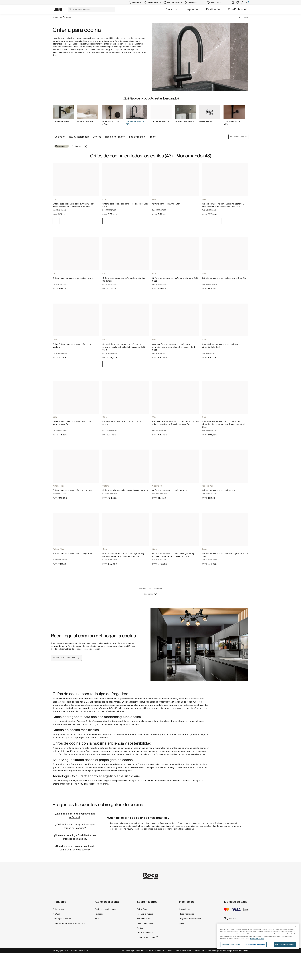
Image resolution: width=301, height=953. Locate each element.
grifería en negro (198, 734)
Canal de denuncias (146, 937)
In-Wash (56, 914)
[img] (55, 221)
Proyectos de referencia (190, 919)
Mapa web (219, 950)
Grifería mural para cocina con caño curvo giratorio (125, 490)
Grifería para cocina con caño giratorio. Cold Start (224, 278)
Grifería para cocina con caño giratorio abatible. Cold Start (124, 279)
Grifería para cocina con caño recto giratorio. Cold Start (125, 205)
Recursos (99, 914)
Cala (55, 340)
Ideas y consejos (186, 914)
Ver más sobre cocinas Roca (64, 658)
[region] (258, 936)
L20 (54, 274)
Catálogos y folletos (62, 919)
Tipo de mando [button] (137, 136)
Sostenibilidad (143, 919)
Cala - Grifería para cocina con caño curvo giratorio (72, 345)
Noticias (141, 928)
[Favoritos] (237, 2)
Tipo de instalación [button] (115, 136)
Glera (104, 549)
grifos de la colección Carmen (174, 734)
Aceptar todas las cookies (284, 944)
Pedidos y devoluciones (105, 909)
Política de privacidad (132, 950)
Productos (171, 9)
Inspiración (192, 9)
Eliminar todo (77, 146)
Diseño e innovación (146, 923)
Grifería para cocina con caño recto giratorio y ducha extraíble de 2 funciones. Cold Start (223, 205)
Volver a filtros (295, 925)
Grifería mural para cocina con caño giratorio (73, 278)
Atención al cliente (107, 901)
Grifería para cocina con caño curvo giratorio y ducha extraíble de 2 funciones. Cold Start (73, 205)
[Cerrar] (295, 926)
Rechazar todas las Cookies (255, 944)
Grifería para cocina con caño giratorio (169, 490)
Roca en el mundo (145, 914)
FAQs (97, 919)
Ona (54, 199)
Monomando (61, 146)
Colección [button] (59, 136)
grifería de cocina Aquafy (121, 829)
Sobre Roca (142, 909)
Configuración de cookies (236, 951)
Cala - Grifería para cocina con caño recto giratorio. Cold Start (221, 345)
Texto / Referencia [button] (79, 136)
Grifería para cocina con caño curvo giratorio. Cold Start (175, 279)
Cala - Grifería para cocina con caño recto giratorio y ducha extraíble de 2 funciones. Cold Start (175, 422)
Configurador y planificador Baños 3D (69, 923)
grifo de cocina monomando (225, 823)
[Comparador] (233, 2)
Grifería (69, 17)
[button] (70, 9)
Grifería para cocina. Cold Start (166, 204)
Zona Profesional (237, 9)
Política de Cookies (257, 938)
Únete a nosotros (145, 933)
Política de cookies (163, 950)
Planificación (213, 9)
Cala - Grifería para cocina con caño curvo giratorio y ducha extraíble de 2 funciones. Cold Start (123, 347)
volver (246, 18)
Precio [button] (152, 136)
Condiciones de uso (182, 950)
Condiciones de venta (203, 950)
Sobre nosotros (147, 901)
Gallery (182, 923)
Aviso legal (148, 950)
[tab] (75, 815)
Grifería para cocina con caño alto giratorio (72, 490)
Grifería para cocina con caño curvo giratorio (73, 553)
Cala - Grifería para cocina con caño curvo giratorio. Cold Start (72, 422)
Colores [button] (97, 136)
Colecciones (58, 909)
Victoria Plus (58, 486)
